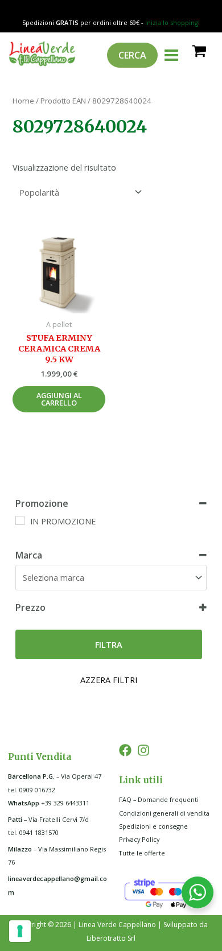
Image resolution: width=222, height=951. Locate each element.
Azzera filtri (108, 679)
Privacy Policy (139, 839)
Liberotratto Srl (111, 938)
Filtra (108, 644)
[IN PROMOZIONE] (19, 520)
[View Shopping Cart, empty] (198, 50)
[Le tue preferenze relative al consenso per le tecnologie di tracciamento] (20, 931)
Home (23, 101)
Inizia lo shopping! (172, 22)
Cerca (132, 55)
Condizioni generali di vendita (164, 813)
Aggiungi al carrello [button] (59, 399)
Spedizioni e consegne (153, 826)
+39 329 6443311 (48, 803)
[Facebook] (125, 750)
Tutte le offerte (142, 853)
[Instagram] (143, 750)
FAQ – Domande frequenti (159, 799)
